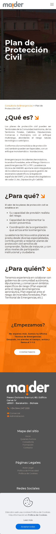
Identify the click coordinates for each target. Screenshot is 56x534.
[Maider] (13, 4)
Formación (28, 445)
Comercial (15, 413)
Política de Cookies (28, 473)
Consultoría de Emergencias (18, 105)
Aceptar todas (28, 526)
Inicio (28, 436)
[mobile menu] (52, 4)
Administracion (17, 416)
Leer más (28, 520)
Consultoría (28, 442)
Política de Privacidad (28, 470)
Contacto (28, 447)
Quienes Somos (28, 439)
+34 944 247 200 (20, 408)
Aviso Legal (28, 467)
